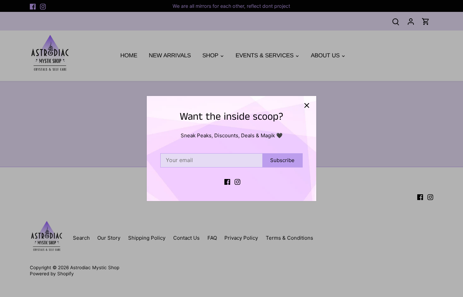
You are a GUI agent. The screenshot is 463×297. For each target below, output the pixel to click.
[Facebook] (227, 181)
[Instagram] (237, 181)
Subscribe (282, 160)
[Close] (306, 105)
